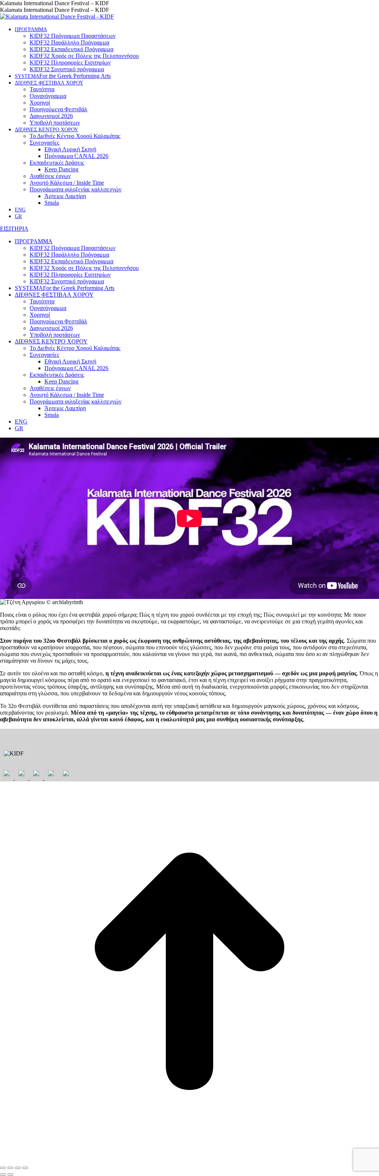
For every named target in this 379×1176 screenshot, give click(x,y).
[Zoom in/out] (25, 1168)
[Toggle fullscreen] (18, 1168)
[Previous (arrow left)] (3, 1174)
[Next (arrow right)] (10, 1174)
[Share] (10, 1168)
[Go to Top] (189, 1159)
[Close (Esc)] (3, 1168)
